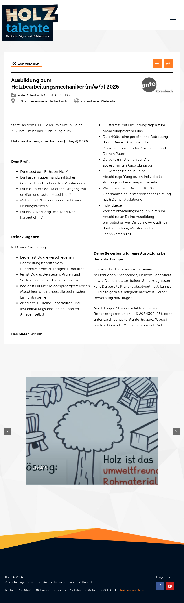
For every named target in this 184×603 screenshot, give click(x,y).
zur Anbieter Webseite (98, 101)
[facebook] (160, 586)
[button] (7, 431)
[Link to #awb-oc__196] (173, 21)
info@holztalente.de (131, 590)
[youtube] (170, 586)
